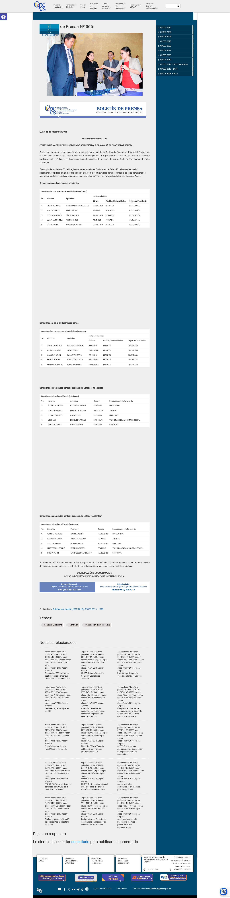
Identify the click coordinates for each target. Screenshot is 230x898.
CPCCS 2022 (165, 46)
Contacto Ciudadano (182, 866)
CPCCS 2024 (165, 36)
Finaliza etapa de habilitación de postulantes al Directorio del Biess (57, 822)
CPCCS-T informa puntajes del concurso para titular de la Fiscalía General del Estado (94, 787)
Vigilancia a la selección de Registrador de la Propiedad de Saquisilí (156, 859)
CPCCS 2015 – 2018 (169, 69)
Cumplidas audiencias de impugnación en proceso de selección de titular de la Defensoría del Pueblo (129, 712)
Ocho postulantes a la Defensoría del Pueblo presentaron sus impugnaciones (127, 823)
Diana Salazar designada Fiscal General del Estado (56, 747)
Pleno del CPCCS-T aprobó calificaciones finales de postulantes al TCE (92, 749)
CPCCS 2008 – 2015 (169, 73)
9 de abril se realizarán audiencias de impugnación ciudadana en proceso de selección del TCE (93, 712)
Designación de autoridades (97, 625)
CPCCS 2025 (165, 32)
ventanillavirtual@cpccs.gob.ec (158, 889)
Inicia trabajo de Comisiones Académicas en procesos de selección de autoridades (93, 822)
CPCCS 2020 (165, 55)
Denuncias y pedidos (182, 869)
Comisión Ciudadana (53, 625)
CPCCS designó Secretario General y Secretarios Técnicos (92, 676)
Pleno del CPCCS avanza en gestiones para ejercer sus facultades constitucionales (57, 676)
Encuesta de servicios (182, 857)
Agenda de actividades (102, 889)
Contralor (74, 625)
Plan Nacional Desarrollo (181, 863)
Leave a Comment (50, 35)
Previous (144, 869)
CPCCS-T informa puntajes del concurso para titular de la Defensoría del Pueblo (58, 787)
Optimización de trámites (180, 860)
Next (170, 869)
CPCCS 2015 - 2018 (94, 609)
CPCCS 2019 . (166, 60)
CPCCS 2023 (165, 41)
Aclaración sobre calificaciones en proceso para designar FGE (128, 787)
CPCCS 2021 (165, 50)
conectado (80, 841)
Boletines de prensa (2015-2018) (68, 609)
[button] (3, 16)
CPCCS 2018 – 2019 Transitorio (174, 64)
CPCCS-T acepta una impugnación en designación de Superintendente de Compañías (129, 750)
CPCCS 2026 (165, 27)
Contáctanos (122, 889)
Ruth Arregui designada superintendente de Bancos (129, 674)
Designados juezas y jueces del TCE (57, 709)
